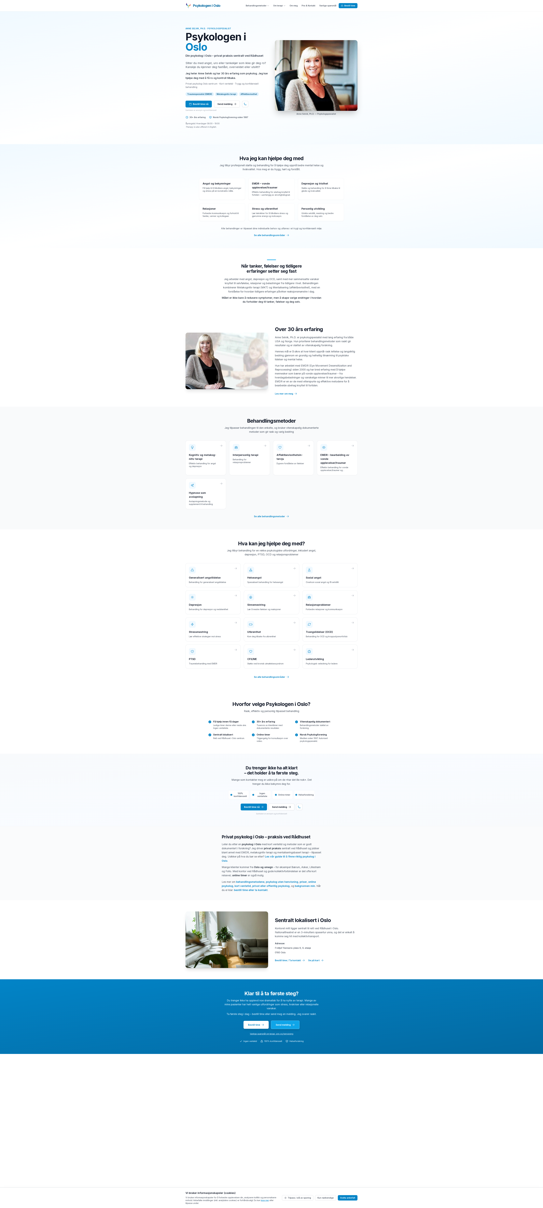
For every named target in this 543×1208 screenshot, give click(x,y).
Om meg (294, 5)
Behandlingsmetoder (256, 5)
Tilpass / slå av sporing (299, 1198)
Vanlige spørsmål (327, 5)
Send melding (224, 104)
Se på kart (314, 960)
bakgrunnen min (305, 885)
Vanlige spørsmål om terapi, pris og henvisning (271, 1034)
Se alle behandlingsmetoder (269, 516)
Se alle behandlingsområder (269, 235)
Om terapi (278, 5)
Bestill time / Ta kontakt (288, 960)
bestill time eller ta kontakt (251, 890)
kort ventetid (243, 885)
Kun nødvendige (325, 1198)
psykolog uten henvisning (282, 881)
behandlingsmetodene (250, 881)
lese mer (265, 1200)
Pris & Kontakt (308, 5)
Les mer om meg (284, 393)
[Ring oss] (245, 104)
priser (303, 881)
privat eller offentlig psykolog (271, 885)
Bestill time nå (200, 104)
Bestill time (349, 5)
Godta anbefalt (347, 1198)
